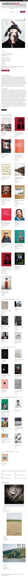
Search (22, 11)
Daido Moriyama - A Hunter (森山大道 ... (21, 479)
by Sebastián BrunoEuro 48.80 (18, 410)
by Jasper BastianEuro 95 (17, 309)
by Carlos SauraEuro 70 (3, 464)
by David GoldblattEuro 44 (18, 342)
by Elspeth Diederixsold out (18, 376)
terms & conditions (4, 575)
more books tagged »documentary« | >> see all (10, 299)
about (17, 6)
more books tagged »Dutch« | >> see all (8, 347)
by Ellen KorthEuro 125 (4, 391)
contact (20, 6)
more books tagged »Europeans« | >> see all (9, 451)
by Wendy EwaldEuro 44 (3, 341)
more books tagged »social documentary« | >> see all (11, 397)
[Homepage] (14, 5)
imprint (14, 574)
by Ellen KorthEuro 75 (3, 361)
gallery (24, 6)
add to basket (5, 70)
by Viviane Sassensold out (19, 360)
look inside (4, 51)
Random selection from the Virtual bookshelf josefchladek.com (13, 470)
